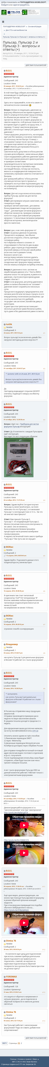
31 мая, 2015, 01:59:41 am (13, 992)
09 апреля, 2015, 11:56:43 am (14, 886)
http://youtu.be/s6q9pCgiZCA (16, 812)
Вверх (4, 1043)
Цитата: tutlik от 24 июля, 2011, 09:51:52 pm (24, 374)
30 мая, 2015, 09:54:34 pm (13, 949)
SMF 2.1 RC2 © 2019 (19, 1062)
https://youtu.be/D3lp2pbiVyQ (16, 910)
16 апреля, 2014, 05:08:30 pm (14, 591)
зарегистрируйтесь (21, 5)
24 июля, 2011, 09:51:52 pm (13, 333)
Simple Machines (31, 1062)
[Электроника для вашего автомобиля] (20, 986)
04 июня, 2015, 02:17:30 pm (13, 1021)
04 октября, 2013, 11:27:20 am (14, 500)
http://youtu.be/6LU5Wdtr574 (16, 840)
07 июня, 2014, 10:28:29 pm (13, 688)
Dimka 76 (11, 940)
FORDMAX (11, 976)
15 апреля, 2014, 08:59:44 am (16, 556)
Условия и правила (24, 1059)
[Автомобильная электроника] (20, 80)
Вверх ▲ (36, 1059)
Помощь (13, 1059)
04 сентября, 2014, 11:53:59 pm (14, 799)
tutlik (9, 324)
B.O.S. (9, 70)
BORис (9, 546)
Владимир (12, 644)
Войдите (5, 5)
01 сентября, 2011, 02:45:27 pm (14, 368)
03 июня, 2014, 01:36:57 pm (13, 653)
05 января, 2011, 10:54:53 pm (14, 86)
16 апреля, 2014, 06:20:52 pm (14, 624)
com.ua (35, 731)
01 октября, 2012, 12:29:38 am (14, 420)
